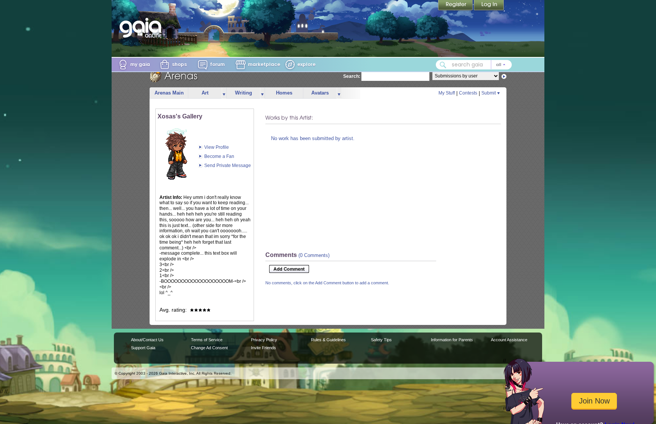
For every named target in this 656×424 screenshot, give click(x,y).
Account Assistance (509, 339)
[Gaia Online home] (142, 28)
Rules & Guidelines (328, 339)
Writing (243, 93)
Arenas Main (169, 93)
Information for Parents (452, 339)
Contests (468, 93)
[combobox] (474, 64)
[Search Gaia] (443, 65)
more (224, 93)
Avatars (320, 93)
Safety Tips (381, 339)
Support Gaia (143, 347)
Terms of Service (206, 339)
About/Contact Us (147, 339)
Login (489, 5)
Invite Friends (263, 347)
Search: (351, 76)
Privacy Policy (264, 339)
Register (456, 5)
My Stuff (446, 93)
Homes (284, 93)
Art (205, 93)
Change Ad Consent (209, 347)
